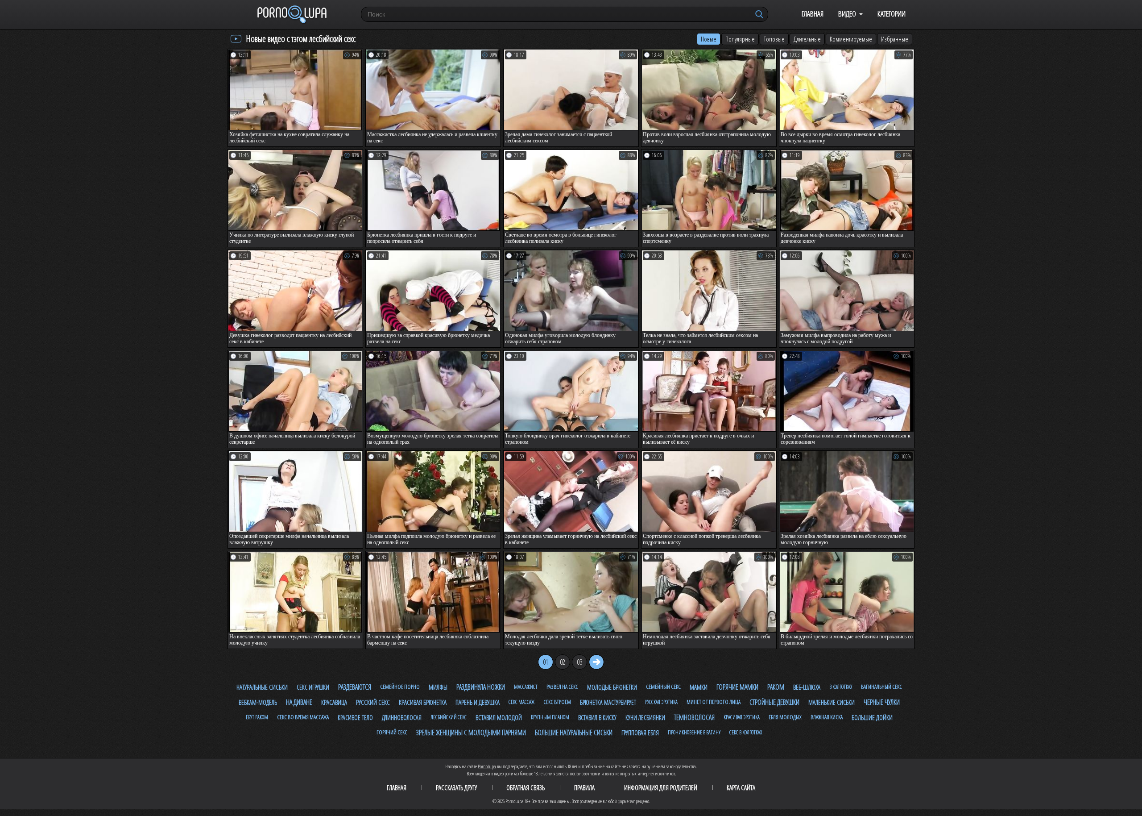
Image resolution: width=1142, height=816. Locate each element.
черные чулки (882, 702)
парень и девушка (477, 702)
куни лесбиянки (645, 717)
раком (775, 687)
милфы (438, 687)
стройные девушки (774, 702)
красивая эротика (742, 717)
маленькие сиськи (831, 702)
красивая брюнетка (423, 702)
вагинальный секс (881, 687)
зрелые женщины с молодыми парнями (471, 732)
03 (579, 662)
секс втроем (557, 702)
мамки (699, 687)
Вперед (596, 662)
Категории (891, 13)
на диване (299, 702)
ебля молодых (785, 717)
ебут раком (257, 717)
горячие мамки (737, 687)
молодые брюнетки (612, 687)
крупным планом (550, 717)
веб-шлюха (806, 687)
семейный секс (663, 687)
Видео (847, 13)
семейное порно (400, 687)
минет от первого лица (714, 702)
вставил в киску (597, 717)
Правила (584, 787)
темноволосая (694, 717)
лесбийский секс (448, 717)
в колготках (840, 687)
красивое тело (355, 717)
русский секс (373, 702)
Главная (812, 13)
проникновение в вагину (694, 732)
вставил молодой (499, 717)
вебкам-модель (258, 702)
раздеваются (354, 687)
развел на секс (562, 687)
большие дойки (872, 717)
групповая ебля (640, 733)
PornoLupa (487, 766)
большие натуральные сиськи (573, 732)
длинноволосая (402, 717)
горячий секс (392, 732)
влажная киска (827, 717)
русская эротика (661, 702)
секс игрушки (313, 687)
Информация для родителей (660, 787)
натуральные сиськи (262, 687)
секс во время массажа (303, 717)
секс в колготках (745, 732)
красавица (334, 702)
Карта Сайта (741, 787)
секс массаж (521, 702)
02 (562, 662)
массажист (526, 687)
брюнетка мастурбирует (608, 702)
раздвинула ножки (480, 687)
